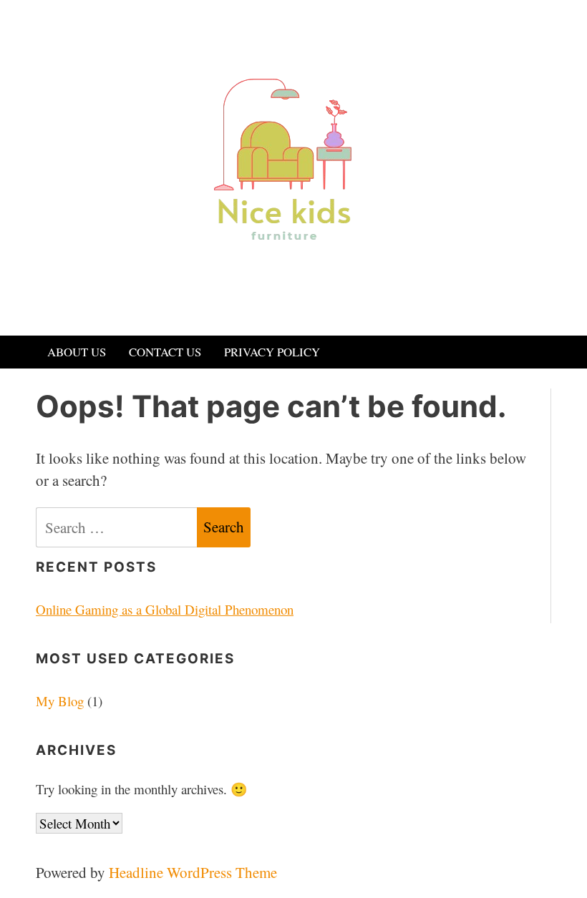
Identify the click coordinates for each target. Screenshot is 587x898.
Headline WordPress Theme (193, 872)
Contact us (165, 351)
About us (76, 351)
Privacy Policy (272, 351)
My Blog (60, 701)
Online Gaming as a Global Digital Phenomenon (165, 609)
